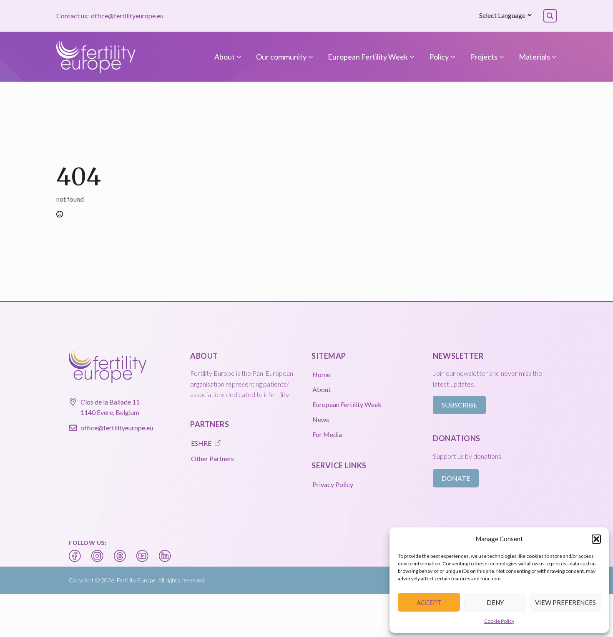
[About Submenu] (238, 56)
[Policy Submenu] (452, 56)
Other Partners (212, 458)
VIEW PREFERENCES (565, 602)
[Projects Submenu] (500, 56)
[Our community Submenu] (309, 56)
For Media (327, 434)
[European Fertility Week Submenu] (411, 56)
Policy (439, 56)
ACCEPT (429, 602)
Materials (534, 56)
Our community (281, 56)
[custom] (75, 556)
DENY (495, 602)
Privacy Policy (332, 484)
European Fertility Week (368, 56)
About (224, 56)
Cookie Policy (499, 621)
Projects (483, 56)
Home (321, 374)
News (320, 419)
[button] (596, 539)
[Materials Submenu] (553, 56)
